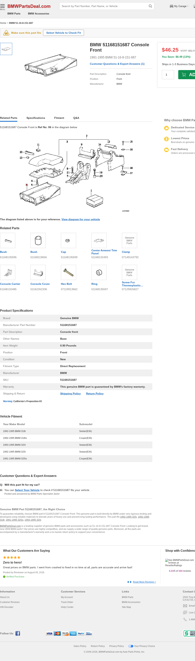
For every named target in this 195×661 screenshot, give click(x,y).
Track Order (67, 602)
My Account (67, 597)
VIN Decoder (6, 607)
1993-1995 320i (33, 520)
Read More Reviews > (144, 582)
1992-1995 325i (128, 517)
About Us (5, 597)
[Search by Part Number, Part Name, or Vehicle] (150, 6)
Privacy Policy (116, 646)
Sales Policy (80, 646)
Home (3, 23)
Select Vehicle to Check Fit (63, 32)
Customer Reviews (10, 602)
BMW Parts (13, 13)
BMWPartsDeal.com (10, 526)
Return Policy (95, 393)
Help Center (67, 607)
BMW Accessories (38, 13)
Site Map (126, 607)
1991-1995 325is (14, 520)
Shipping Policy (70, 393)
